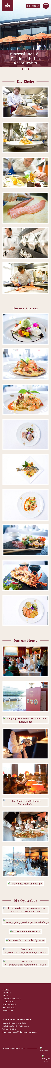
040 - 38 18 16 (33, 6)
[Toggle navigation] (46, 6)
